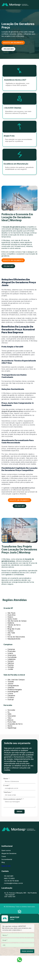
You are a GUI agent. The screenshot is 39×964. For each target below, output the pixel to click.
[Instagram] (16, 836)
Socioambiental (7, 859)
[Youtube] (28, 836)
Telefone (7, 792)
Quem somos (6, 850)
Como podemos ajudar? (13, 799)
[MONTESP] (16, 7)
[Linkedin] (22, 836)
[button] (37, 4)
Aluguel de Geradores (9, 853)
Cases (4, 856)
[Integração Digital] (20, 913)
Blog (3, 862)
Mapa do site (6, 866)
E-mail (6, 785)
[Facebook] (10, 836)
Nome (6, 779)
